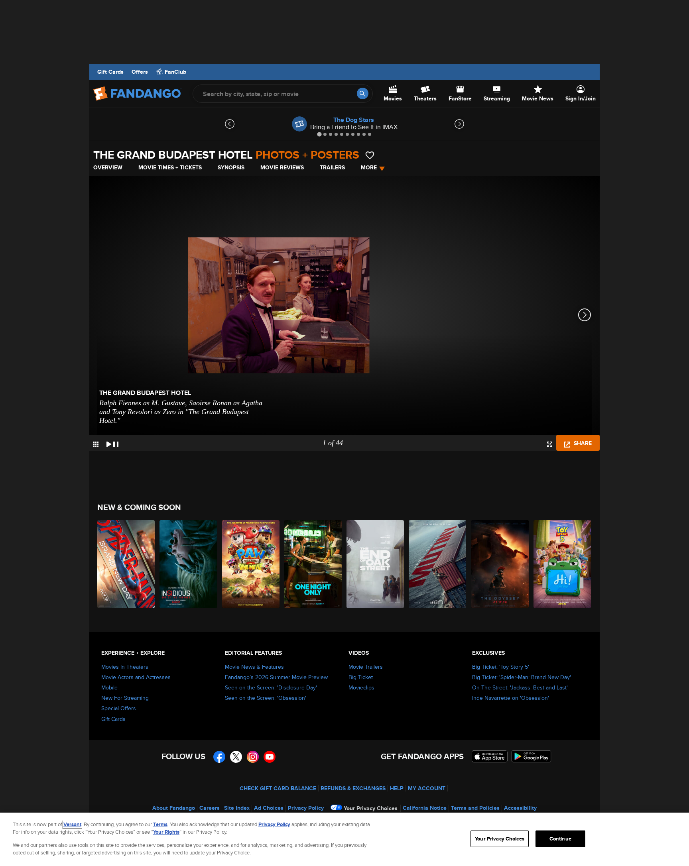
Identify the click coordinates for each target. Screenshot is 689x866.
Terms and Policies (475, 808)
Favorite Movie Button (370, 155)
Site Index (237, 808)
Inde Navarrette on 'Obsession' (510, 698)
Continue (560, 838)
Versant (72, 824)
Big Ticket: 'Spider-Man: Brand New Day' (521, 677)
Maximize (549, 444)
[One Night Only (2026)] (313, 564)
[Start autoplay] (112, 443)
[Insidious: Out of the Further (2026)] (188, 564)
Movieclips (361, 687)
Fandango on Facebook (219, 757)
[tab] (319, 134)
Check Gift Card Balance (278, 788)
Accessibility (520, 808)
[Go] (362, 93)
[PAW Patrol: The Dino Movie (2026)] (251, 564)
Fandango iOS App (490, 756)
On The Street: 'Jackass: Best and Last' (520, 687)
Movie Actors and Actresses (136, 677)
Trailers (332, 167)
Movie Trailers (365, 667)
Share (582, 443)
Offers (140, 72)
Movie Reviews (282, 167)
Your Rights (166, 832)
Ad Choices (268, 808)
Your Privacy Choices (371, 808)
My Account (426, 788)
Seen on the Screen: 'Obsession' (265, 698)
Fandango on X (236, 757)
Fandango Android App (531, 756)
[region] (344, 839)
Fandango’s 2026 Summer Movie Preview (276, 677)
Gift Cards (110, 72)
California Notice (425, 808)
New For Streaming (125, 698)
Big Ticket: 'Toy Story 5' (500, 667)
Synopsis (231, 167)
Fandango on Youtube (270, 757)
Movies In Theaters (124, 667)
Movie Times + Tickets (170, 167)
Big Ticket (360, 677)
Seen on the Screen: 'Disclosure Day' (271, 687)
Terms (160, 824)
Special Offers (118, 708)
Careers (209, 808)
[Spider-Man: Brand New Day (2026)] (126, 564)
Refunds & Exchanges (353, 788)
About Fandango (173, 808)
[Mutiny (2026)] (438, 564)
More (369, 167)
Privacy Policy (306, 808)
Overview (107, 167)
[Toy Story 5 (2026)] (562, 564)
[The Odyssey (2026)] (500, 564)
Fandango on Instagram (253, 757)
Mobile (109, 687)
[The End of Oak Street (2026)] (375, 564)
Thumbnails (95, 444)
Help (397, 788)
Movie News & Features (254, 667)
